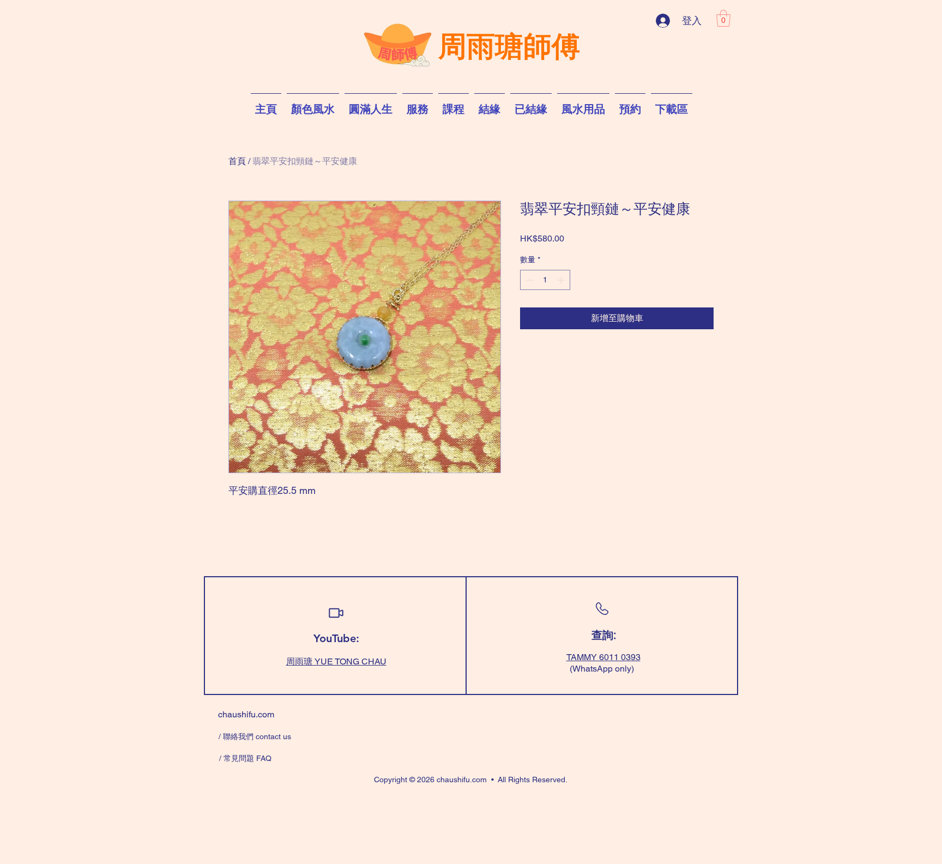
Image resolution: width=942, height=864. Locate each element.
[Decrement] (528, 279)
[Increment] (562, 279)
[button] (723, 18)
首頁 (237, 161)
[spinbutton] (545, 279)
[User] (336, 613)
